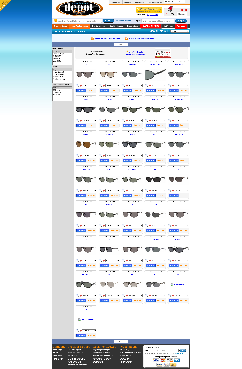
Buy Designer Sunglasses (103, 350)
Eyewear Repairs (74, 350)
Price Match (139, 2)
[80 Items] (62, 90)
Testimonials (115, 2)
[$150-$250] (62, 56)
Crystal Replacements (76, 358)
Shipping (127, 2)
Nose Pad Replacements (77, 364)
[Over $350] (62, 61)
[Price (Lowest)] (62, 72)
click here (179, 353)
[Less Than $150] (62, 54)
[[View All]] (62, 51)
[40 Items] (62, 88)
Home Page (57, 350)
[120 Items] (62, 92)
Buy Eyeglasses (116, 26)
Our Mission (57, 353)
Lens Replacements (80, 26)
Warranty (181, 26)
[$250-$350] (62, 59)
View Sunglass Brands (102, 353)
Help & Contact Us (155, 2)
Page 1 (121, 44)
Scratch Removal (74, 361)
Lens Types (124, 358)
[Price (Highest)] (62, 74)
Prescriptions (132, 26)
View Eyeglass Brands (102, 358)
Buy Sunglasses (98, 26)
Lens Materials (126, 361)
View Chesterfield (107, 38)
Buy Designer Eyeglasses (103, 356)
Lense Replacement (75, 353)
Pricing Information (127, 356)
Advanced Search (123, 21)
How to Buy (124, 350)
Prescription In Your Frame (130, 353)
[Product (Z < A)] (62, 79)
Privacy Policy (58, 356)
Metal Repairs (73, 356)
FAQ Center (168, 26)
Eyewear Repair (60, 26)
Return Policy (58, 358)
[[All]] (62, 69)
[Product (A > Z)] (62, 77)
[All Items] (62, 95)
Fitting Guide (98, 361)
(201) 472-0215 (152, 15)
